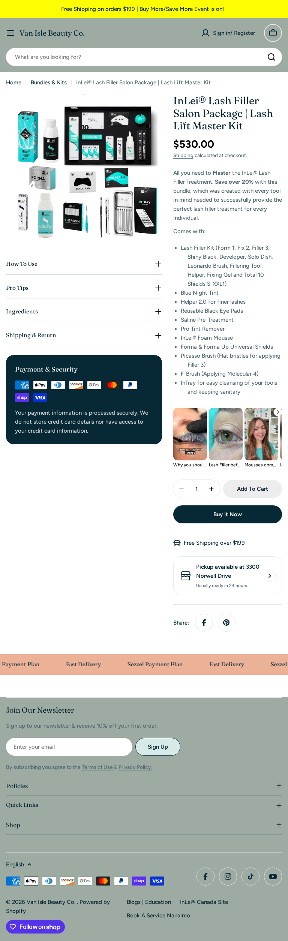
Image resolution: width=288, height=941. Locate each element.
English (15, 864)
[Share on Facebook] (204, 623)
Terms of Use (97, 767)
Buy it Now (227, 514)
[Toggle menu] (10, 32)
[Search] (271, 56)
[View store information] (270, 576)
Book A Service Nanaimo (158, 915)
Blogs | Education (149, 902)
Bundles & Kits (49, 82)
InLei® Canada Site (204, 902)
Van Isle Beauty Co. (52, 32)
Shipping (183, 155)
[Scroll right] (278, 412)
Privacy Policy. (135, 767)
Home (13, 82)
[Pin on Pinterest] (227, 623)
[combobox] (144, 57)
